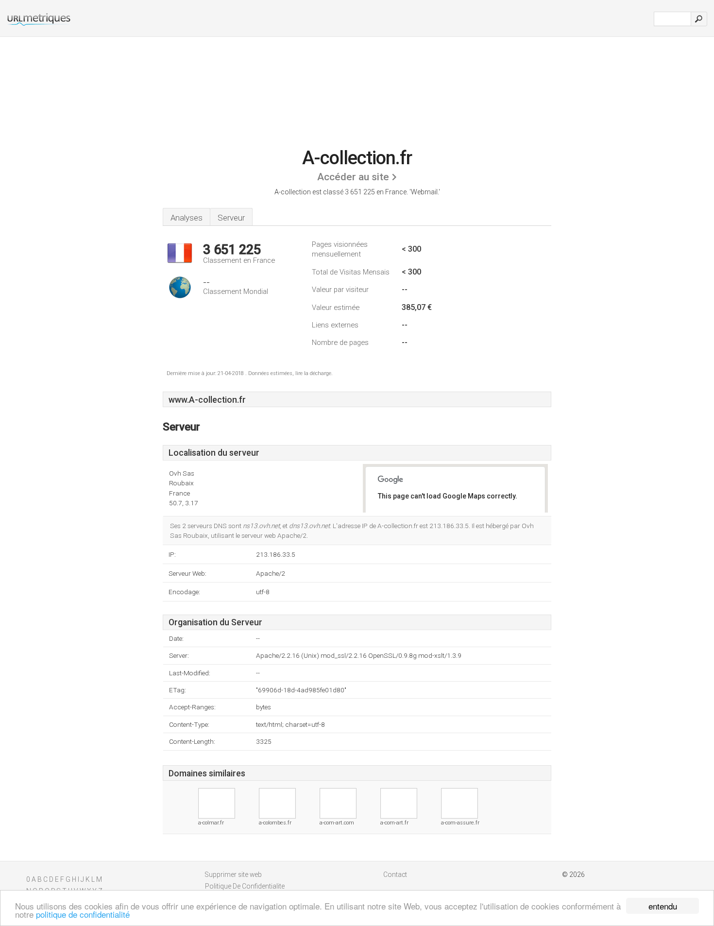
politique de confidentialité (83, 914)
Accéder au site (353, 177)
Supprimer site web (233, 874)
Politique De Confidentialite (245, 886)
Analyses (186, 218)
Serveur (231, 218)
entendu (662, 906)
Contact (395, 874)
